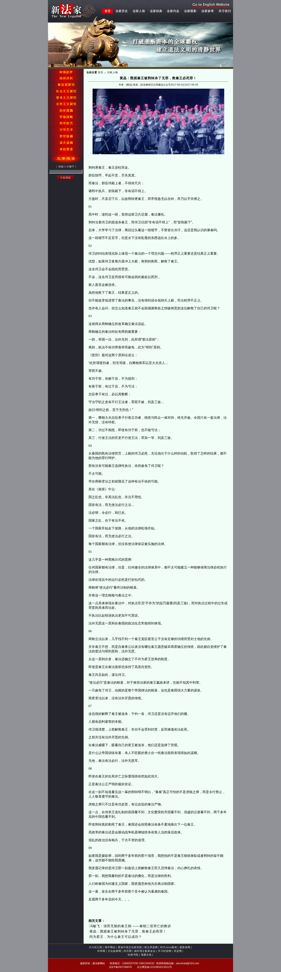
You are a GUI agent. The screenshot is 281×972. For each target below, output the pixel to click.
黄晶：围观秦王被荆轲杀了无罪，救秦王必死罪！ (127, 931)
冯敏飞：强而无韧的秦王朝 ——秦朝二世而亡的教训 (130, 926)
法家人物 (112, 72)
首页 (100, 72)
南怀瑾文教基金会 (145, 951)
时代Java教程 (168, 947)
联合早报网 (151, 947)
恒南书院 (133, 954)
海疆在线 (146, 954)
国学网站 (110, 947)
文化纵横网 (114, 951)
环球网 (101, 951)
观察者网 (185, 947)
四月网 (128, 951)
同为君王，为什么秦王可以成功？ (115, 936)
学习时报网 (164, 951)
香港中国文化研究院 (130, 947)
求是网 (178, 951)
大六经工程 (95, 947)
